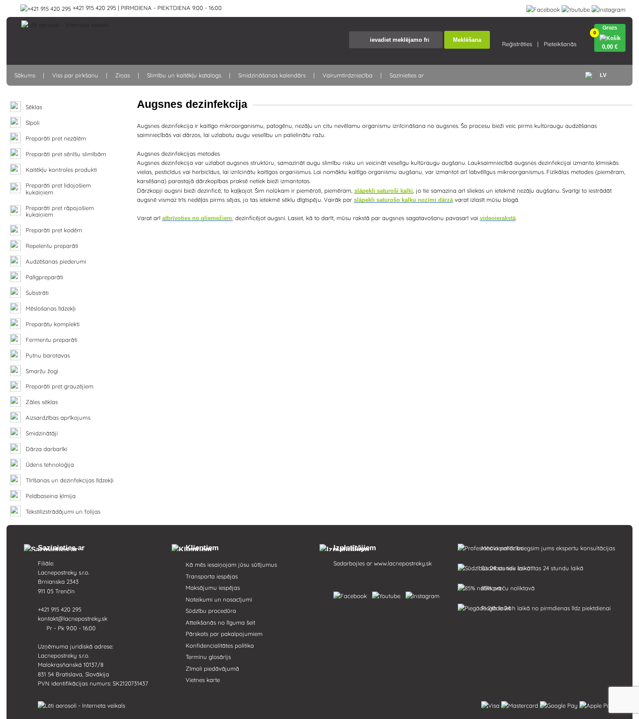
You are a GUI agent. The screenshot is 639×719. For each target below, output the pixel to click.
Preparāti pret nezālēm (56, 138)
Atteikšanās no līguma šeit (220, 622)
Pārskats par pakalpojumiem (224, 633)
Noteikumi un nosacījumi (219, 599)
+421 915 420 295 (60, 609)
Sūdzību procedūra (211, 610)
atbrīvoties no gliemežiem (197, 218)
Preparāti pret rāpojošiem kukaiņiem (60, 211)
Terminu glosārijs (208, 656)
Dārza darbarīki (46, 449)
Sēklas (34, 107)
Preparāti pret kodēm (54, 230)
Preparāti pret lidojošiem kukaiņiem (58, 189)
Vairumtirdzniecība (348, 75)
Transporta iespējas (212, 576)
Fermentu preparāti (51, 340)
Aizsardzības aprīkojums (58, 418)
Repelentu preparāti (52, 246)
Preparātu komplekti (53, 324)
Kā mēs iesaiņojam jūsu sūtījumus (231, 564)
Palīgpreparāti (44, 277)
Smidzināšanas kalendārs (272, 75)
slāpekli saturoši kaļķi (383, 190)
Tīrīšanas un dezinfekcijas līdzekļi (69, 480)
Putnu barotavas (48, 355)
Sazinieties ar (406, 75)
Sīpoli (33, 123)
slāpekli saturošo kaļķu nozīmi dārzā (403, 200)
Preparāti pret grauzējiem (59, 386)
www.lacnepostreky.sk (403, 563)
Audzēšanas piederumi (56, 261)
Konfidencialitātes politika (220, 645)
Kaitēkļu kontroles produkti (61, 170)
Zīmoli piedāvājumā (212, 668)
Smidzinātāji (42, 433)
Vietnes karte (203, 679)
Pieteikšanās (560, 43)
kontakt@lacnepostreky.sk (73, 618)
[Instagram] (609, 7)
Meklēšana (467, 40)
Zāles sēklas (42, 402)
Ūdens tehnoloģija (50, 464)
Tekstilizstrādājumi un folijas (63, 511)
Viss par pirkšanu (75, 75)
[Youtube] (576, 7)
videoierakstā (498, 218)
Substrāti (37, 293)
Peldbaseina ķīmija (51, 496)
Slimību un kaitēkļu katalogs (184, 75)
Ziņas (122, 75)
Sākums (24, 75)
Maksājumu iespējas (213, 587)
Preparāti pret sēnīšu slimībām (66, 154)
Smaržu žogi (42, 371)
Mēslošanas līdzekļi (51, 308)
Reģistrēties (517, 43)
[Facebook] (543, 7)
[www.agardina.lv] (351, 594)
